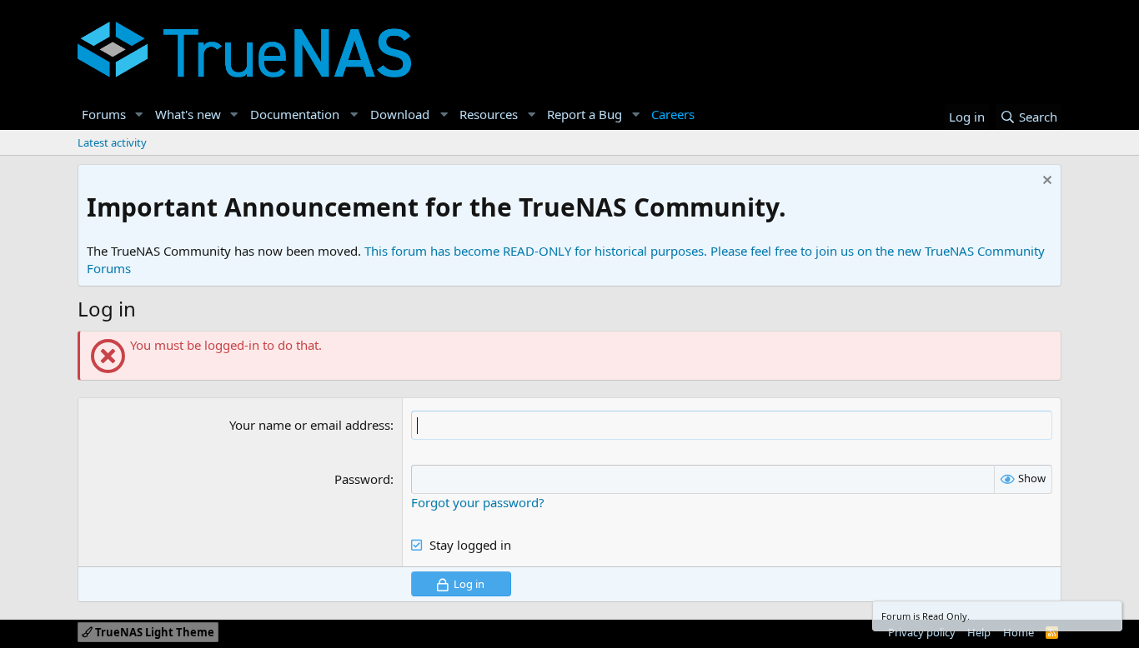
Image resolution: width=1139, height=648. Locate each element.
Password (362, 479)
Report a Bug (584, 114)
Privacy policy (922, 632)
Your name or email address (309, 424)
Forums (104, 114)
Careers (673, 114)
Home (1018, 632)
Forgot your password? (477, 502)
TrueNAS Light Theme (153, 632)
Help (979, 632)
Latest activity (112, 142)
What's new (188, 114)
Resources (488, 114)
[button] (139, 114)
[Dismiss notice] (1045, 182)
